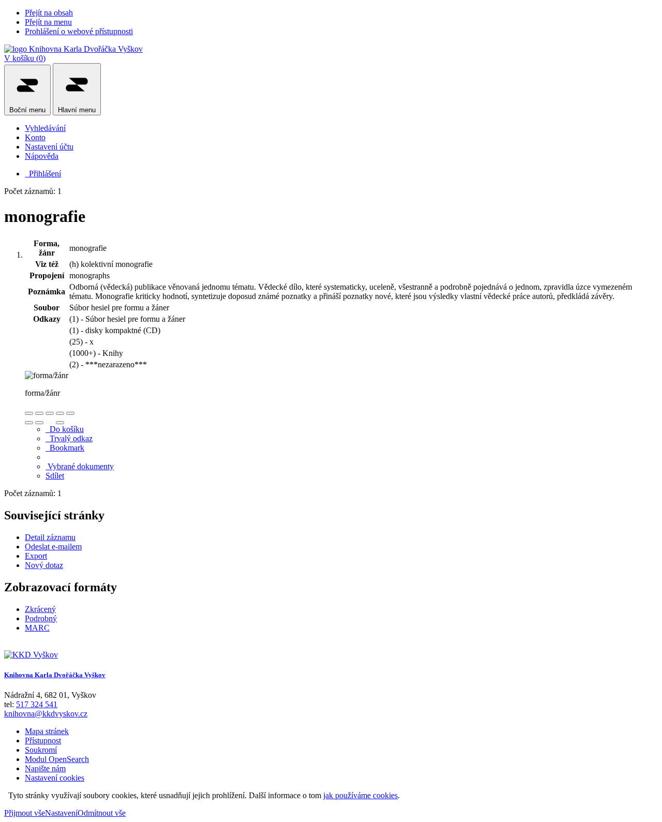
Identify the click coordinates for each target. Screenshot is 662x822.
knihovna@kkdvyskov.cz (45, 713)
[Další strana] (60, 422)
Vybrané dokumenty (80, 466)
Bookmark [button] (65, 447)
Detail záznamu (50, 537)
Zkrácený (40, 609)
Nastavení (61, 813)
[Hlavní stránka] (31, 654)
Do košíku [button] (65, 429)
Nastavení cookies (54, 777)
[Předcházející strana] (50, 422)
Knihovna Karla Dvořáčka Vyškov (55, 675)
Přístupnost (43, 740)
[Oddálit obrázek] (39, 413)
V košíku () (25, 58)
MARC (37, 627)
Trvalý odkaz (69, 438)
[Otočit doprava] (39, 422)
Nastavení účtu (49, 146)
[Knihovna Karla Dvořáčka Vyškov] (73, 48)
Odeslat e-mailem (53, 546)
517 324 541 (36, 704)
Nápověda (41, 156)
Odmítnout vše (102, 813)
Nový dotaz (44, 565)
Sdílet (55, 475)
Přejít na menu (48, 22)
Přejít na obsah (49, 12)
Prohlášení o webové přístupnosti (79, 31)
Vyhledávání (45, 128)
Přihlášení (43, 173)
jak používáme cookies (360, 795)
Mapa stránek (47, 731)
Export (36, 555)
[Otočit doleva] (29, 422)
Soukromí (41, 749)
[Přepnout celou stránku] (60, 413)
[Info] (70, 413)
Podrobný (41, 618)
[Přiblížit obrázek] (29, 413)
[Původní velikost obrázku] (50, 413)
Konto (35, 137)
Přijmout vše (24, 813)
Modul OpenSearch (57, 759)
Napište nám (45, 768)
